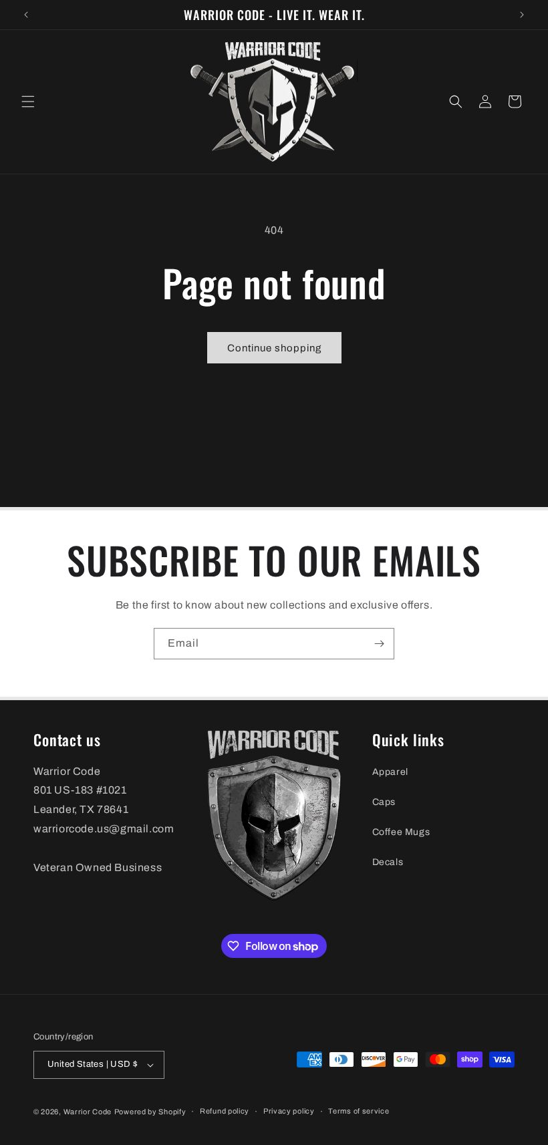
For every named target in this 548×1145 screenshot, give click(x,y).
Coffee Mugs (401, 832)
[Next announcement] (522, 14)
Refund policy (224, 1111)
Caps (384, 802)
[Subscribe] (379, 643)
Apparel (390, 772)
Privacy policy (289, 1111)
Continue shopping (274, 348)
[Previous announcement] (26, 14)
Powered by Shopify (150, 1112)
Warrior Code (87, 1112)
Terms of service (358, 1111)
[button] (28, 101)
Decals (388, 862)
